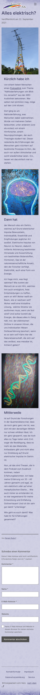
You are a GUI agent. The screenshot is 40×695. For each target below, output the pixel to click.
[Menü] (35, 4)
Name (5, 589)
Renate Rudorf (10, 538)
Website (5, 614)
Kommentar (7, 564)
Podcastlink (15, 88)
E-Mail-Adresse (9, 601)
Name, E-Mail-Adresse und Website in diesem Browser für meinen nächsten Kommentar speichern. (19, 629)
